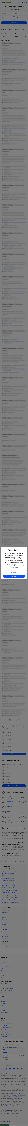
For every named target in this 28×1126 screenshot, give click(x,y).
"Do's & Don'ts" (13, 564)
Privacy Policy (10, 555)
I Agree (15, 572)
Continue (14, 576)
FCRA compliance (10, 562)
